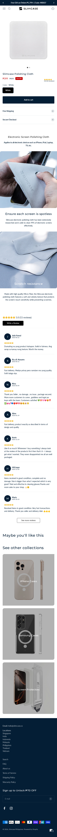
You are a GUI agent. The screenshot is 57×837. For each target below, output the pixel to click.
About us (6, 768)
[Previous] (3, 2)
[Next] (53, 2)
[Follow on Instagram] (11, 808)
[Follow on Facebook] (4, 808)
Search (5, 759)
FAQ (4, 764)
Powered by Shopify (31, 829)
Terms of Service (9, 773)
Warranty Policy (9, 782)
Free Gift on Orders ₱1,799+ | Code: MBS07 (28, 3)
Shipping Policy (9, 777)
